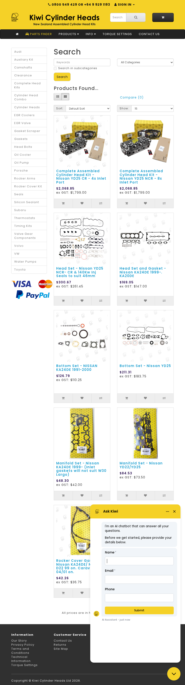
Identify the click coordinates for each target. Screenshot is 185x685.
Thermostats (24, 218)
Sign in (124, 4)
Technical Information (21, 659)
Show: (124, 108)
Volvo (19, 246)
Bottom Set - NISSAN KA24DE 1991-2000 (76, 367)
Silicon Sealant (26, 202)
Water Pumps (25, 261)
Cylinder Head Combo (26, 97)
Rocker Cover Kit (28, 186)
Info (90, 34)
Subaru (20, 210)
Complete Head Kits (27, 85)
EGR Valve (22, 123)
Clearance (23, 75)
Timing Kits (23, 226)
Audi (18, 51)
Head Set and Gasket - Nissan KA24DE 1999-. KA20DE (143, 272)
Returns (60, 645)
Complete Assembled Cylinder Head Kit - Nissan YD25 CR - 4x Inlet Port (81, 177)
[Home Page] (17, 34)
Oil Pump (21, 162)
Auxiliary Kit (23, 59)
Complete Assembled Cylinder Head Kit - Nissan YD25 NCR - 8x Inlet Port (141, 177)
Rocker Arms (24, 178)
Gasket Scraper (27, 131)
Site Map (61, 649)
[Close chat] (173, 673)
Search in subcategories (77, 68)
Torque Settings (117, 34)
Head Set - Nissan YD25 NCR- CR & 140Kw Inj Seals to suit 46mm (79, 272)
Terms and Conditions (20, 651)
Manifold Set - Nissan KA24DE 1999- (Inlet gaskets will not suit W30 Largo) (81, 469)
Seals (18, 194)
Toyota (20, 269)
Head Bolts (23, 147)
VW (17, 254)
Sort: (59, 108)
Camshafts (23, 67)
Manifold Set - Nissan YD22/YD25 (141, 465)
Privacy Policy (22, 645)
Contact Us (149, 34)
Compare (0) (132, 97)
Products (68, 34)
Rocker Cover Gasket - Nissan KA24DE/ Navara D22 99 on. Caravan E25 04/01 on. (79, 566)
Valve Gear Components (25, 236)
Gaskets (21, 139)
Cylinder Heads (27, 107)
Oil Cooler (22, 155)
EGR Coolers (24, 115)
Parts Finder (40, 34)
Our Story (19, 640)
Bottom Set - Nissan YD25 (145, 365)
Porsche (21, 170)
